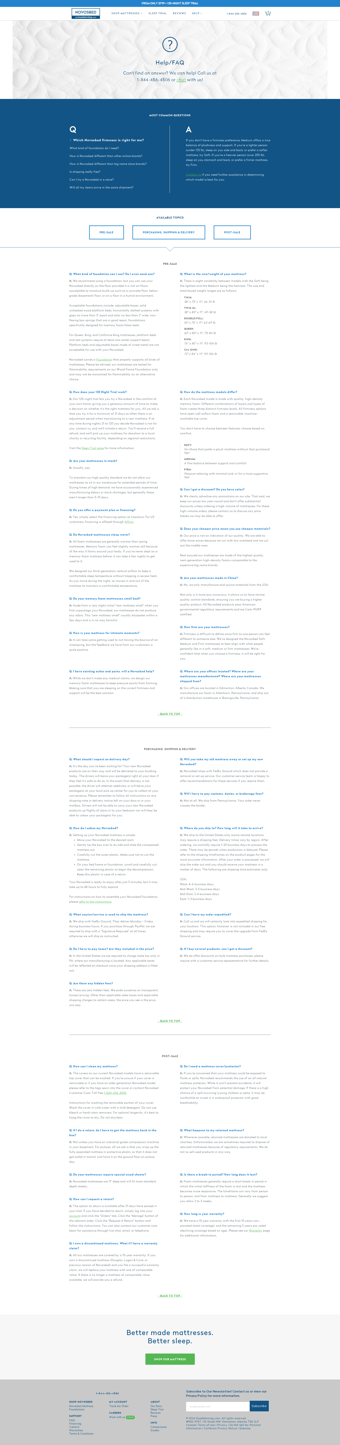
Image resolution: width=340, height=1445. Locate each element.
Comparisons (159, 1427)
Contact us (193, 174)
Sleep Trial (158, 13)
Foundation (104, 359)
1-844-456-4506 (115, 1093)
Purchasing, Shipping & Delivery (169, 232)
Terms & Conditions (81, 1433)
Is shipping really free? (85, 171)
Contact (74, 1427)
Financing (75, 1423)
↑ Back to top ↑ (170, 714)
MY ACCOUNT (118, 1402)
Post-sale (232, 232)
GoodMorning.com (208, 1418)
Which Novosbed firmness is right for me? (108, 140)
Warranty (255, 1230)
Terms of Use (206, 1425)
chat (181, 80)
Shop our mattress (170, 1359)
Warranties (76, 1430)
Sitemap (245, 1428)
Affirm (129, 522)
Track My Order (118, 1406)
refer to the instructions (95, 901)
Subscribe (259, 1406)
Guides (155, 1430)
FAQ (72, 1420)
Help (196, 13)
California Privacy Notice (220, 1428)
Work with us (121, 1417)
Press (154, 1416)
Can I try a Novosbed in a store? (92, 179)
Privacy (222, 1425)
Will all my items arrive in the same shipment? (102, 187)
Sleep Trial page (93, 448)
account (75, 1216)
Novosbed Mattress (81, 1406)
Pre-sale (107, 232)
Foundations (77, 1409)
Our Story (156, 1406)
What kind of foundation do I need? (94, 148)
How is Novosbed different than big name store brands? (108, 164)
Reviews (179, 13)
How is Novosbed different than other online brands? (106, 156)
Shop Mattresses (126, 13)
